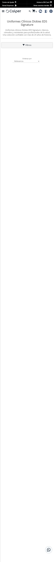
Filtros (27, 45)
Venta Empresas (8, 5)
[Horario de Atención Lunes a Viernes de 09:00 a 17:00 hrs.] (48, 549)
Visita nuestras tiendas (42, 5)
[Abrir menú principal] (3, 11)
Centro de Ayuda (8, 2)
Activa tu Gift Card (43, 2)
